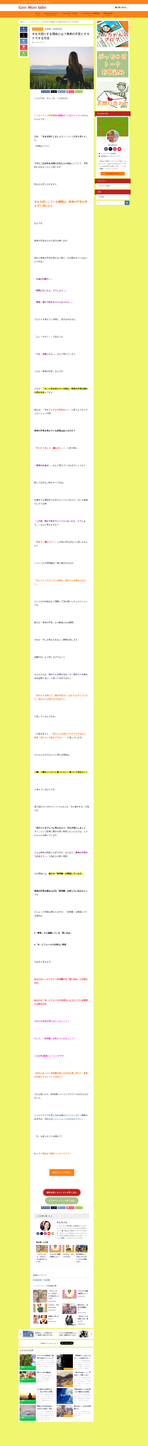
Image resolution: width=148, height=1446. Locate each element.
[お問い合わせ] (112, 94)
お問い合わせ (121, 7)
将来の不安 (58, 29)
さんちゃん (62, 1222)
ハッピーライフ (38, 29)
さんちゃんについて (113, 173)
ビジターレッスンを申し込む (62, 1201)
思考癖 (49, 29)
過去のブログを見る (62, 1172)
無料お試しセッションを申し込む (62, 1192)
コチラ (45, 146)
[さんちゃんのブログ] (112, 34)
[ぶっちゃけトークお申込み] (112, 64)
